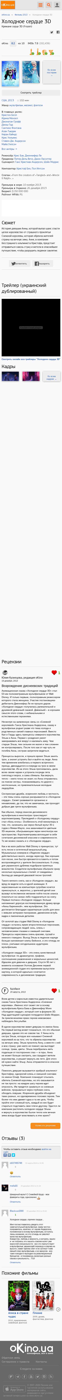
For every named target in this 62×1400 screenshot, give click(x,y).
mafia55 (14, 1186)
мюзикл (28, 105)
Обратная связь (11, 1358)
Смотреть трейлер (31, 93)
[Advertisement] (31, 520)
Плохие (37, 1313)
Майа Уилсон (9, 144)
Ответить (15, 1176)
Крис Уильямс (9, 138)
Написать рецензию (45, 1125)
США (4, 100)
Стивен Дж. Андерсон (14, 141)
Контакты (41, 1362)
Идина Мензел (10, 118)
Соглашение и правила (15, 1362)
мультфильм (16, 105)
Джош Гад (7, 125)
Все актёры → (9, 149)
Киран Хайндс (9, 134)
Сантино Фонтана (11, 128)
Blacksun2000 (16, 1211)
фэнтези (38, 105)
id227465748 (16, 1163)
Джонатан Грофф (11, 121)
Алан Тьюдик (9, 131)
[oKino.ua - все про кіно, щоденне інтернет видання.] (8, 5)
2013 (11, 100)
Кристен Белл (9, 115)
